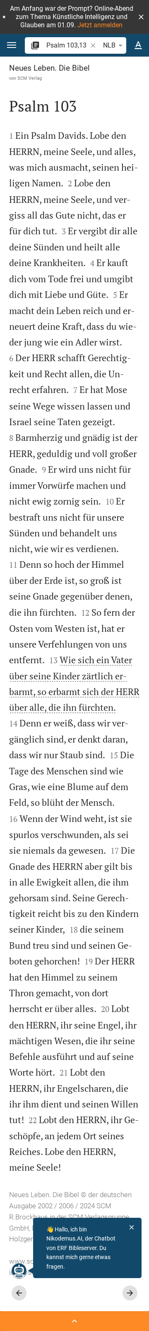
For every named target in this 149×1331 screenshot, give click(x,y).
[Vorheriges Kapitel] (19, 1293)
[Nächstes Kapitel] (130, 1293)
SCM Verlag (29, 78)
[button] (141, 17)
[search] (67, 45)
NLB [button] (109, 45)
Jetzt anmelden (100, 25)
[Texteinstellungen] (138, 45)
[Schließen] (131, 1227)
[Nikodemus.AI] (19, 1270)
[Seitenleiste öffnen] (74, 1321)
